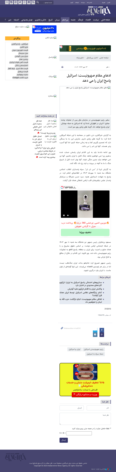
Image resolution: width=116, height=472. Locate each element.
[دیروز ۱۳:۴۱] (49, 124)
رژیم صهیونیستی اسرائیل (93, 349)
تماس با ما (89, 2)
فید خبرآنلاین (33, 2)
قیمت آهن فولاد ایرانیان (18, 62)
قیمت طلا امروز (22, 68)
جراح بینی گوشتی (21, 56)
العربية (103, 2)
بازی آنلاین (24, 47)
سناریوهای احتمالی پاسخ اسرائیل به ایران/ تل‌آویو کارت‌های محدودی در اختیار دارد (81, 284)
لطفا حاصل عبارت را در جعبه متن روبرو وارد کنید (91, 428)
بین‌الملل (65, 20)
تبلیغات (77, 2)
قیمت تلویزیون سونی (20, 50)
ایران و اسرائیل (74, 349)
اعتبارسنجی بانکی (21, 65)
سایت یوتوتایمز (22, 74)
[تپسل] (61, 46)
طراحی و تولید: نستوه (98, 469)
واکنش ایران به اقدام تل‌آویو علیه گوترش (85, 289)
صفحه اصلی (105, 20)
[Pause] (64, 215)
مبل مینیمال (23, 53)
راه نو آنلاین (15, 44)
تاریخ (51, 20)
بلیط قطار (11, 68)
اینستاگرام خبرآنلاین (24, 2)
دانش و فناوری (40, 20)
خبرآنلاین (94, 11)
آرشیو (72, 2)
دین (9, 20)
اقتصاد (88, 20)
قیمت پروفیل (23, 71)
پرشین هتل (23, 59)
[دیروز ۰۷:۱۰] (49, 139)
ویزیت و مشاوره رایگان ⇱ (85, 394)
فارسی (108, 2)
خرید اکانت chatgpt (20, 77)
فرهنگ (80, 20)
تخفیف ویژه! (85, 232)
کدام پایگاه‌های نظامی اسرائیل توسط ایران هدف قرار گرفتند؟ (81, 294)
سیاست (96, 20)
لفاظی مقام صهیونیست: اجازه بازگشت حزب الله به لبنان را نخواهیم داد (81, 301)
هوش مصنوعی (26, 20)
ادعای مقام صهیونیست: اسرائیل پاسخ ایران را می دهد (89, 78)
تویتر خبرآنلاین (20, 2)
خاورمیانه (79, 57)
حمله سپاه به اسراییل (95, 354)
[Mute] (68, 215)
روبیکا (7, 2)
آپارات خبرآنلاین (16, 2)
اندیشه (16, 20)
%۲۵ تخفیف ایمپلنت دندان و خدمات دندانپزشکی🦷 (85, 384)
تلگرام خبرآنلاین (29, 2)
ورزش (57, 20)
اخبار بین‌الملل (92, 57)
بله (11, 2)
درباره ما (83, 2)
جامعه (73, 20)
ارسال (63, 440)
